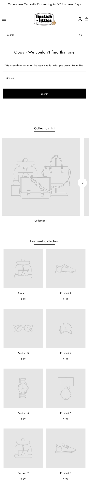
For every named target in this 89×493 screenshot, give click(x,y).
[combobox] (44, 35)
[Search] (81, 35)
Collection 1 (41, 220)
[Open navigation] (11, 19)
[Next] (82, 182)
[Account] (80, 19)
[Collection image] (41, 177)
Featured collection (44, 241)
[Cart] (86, 19)
